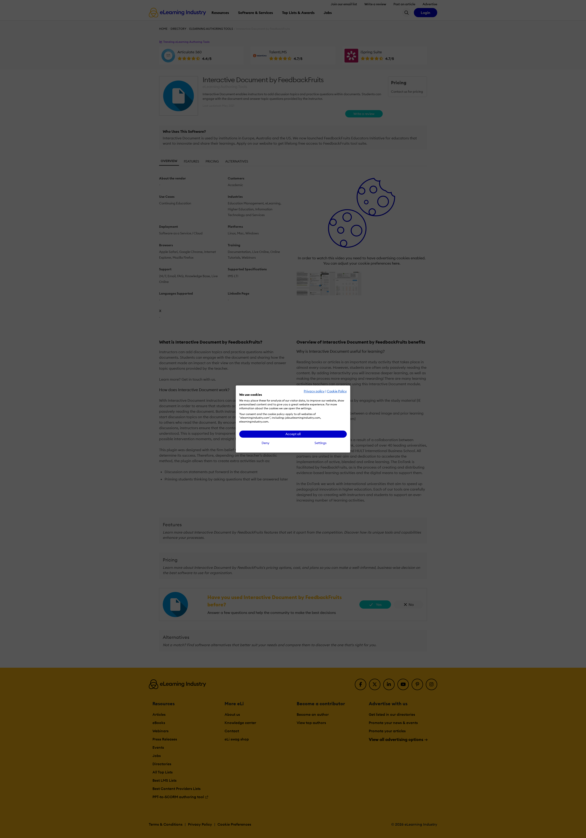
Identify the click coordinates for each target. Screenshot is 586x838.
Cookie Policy (337, 391)
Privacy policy (314, 391)
